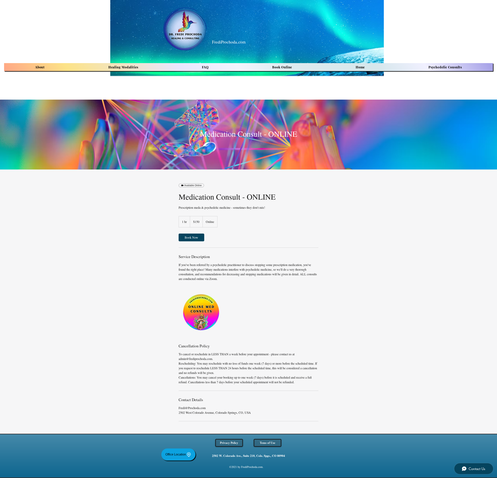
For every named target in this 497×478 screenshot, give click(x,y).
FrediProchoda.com (229, 42)
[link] (191, 237)
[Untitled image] (201, 312)
